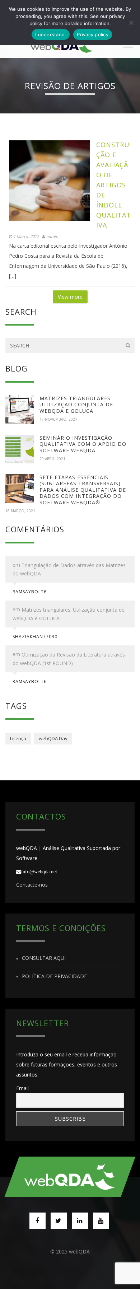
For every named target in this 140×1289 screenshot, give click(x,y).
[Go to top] (70, 1177)
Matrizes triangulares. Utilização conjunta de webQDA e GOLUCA (76, 404)
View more (70, 296)
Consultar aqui (44, 958)
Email (22, 1088)
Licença (18, 738)
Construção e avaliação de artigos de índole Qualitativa (113, 184)
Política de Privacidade (54, 976)
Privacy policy (92, 34)
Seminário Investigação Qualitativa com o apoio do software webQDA (82, 444)
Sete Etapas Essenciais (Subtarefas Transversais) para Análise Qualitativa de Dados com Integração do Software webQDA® (82, 490)
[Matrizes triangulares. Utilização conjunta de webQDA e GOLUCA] (19, 409)
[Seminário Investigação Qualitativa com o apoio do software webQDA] (19, 449)
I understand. (50, 34)
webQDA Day (53, 738)
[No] (131, 22)
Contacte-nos (32, 884)
